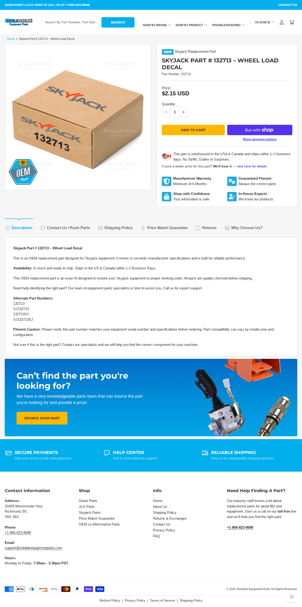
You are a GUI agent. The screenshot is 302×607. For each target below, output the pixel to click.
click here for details (252, 166)
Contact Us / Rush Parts (68, 228)
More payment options (260, 139)
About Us (160, 507)
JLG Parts (87, 507)
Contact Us (287, 5)
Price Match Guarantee (167, 228)
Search (118, 22)
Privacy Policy (164, 530)
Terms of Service (162, 600)
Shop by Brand (155, 25)
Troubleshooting (226, 25)
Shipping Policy (118, 228)
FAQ (156, 536)
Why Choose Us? (247, 228)
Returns (209, 228)
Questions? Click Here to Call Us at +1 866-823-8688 (47, 5)
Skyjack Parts (90, 512)
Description (22, 228)
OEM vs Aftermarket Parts (99, 524)
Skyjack (181, 51)
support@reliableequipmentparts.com (33, 548)
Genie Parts (88, 501)
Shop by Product (189, 25)
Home (11, 38)
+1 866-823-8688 (18, 532)
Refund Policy (110, 600)
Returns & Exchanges (170, 518)
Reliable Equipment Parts (253, 589)
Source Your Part (42, 418)
